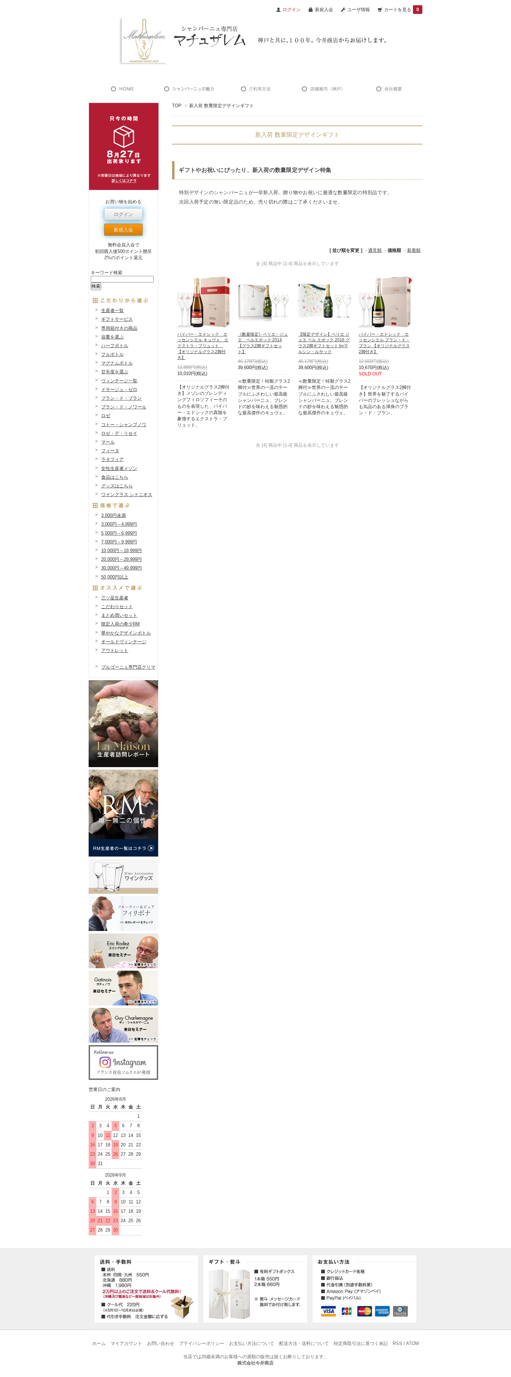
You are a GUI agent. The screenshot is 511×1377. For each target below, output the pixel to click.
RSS (397, 1343)
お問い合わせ (160, 1343)
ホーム (99, 1343)
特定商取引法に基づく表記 (361, 1343)
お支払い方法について (251, 1343)
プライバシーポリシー (201, 1343)
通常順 (375, 250)
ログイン (123, 214)
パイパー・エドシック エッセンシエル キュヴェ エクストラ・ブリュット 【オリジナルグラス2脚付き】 (202, 346)
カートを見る (401, 9)
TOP (176, 105)
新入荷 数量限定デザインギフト (221, 105)
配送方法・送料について (304, 1343)
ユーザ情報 (358, 9)
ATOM (412, 1343)
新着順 (414, 250)
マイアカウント (126, 1343)
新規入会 (324, 9)
